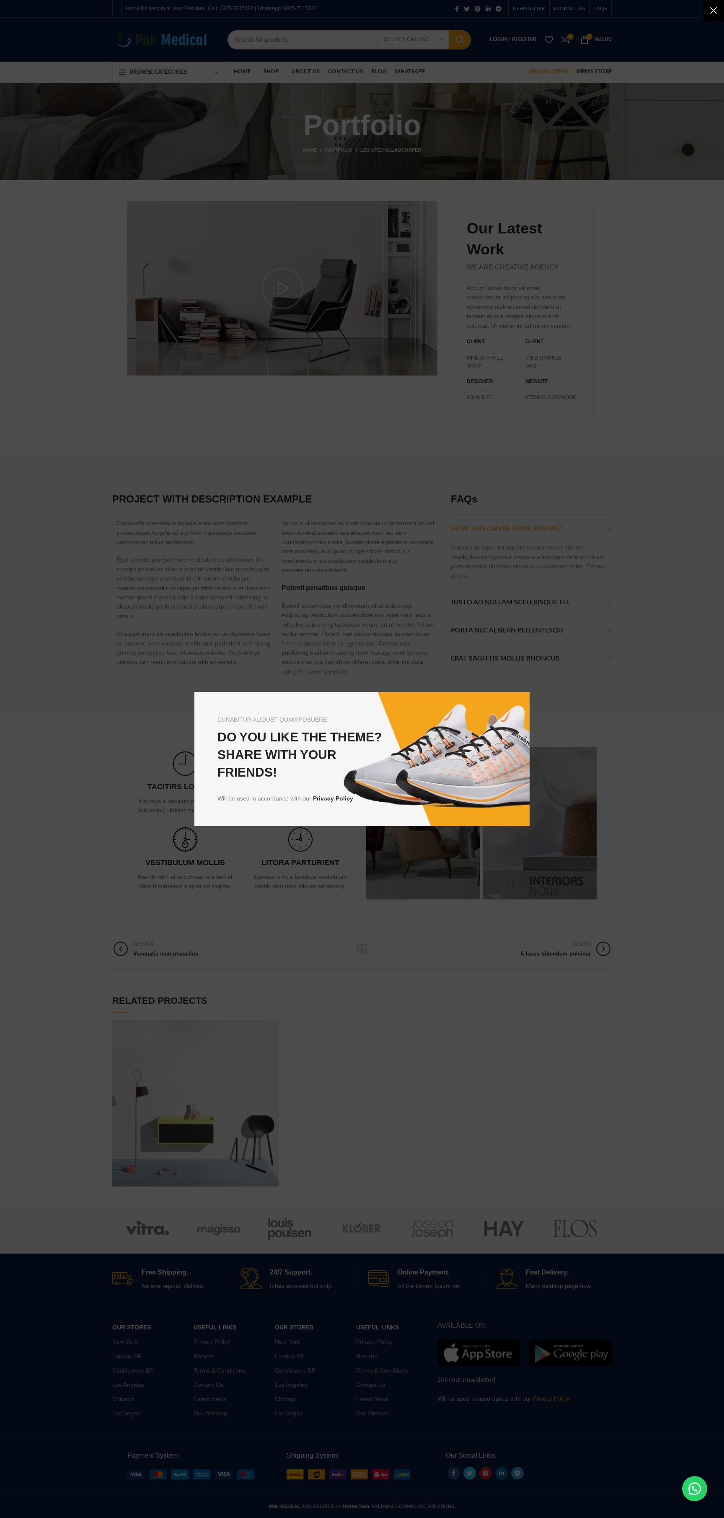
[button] (694, 1488)
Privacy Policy (333, 798)
